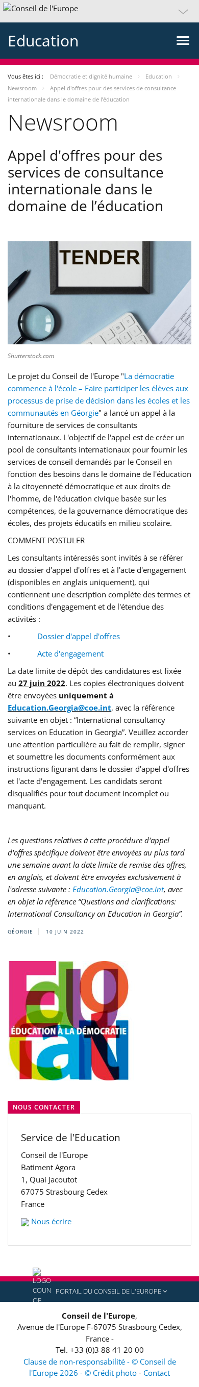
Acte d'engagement (70, 653)
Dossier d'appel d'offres (78, 636)
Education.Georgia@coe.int (59, 707)
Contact (156, 1373)
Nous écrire (51, 1221)
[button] (99, 11)
